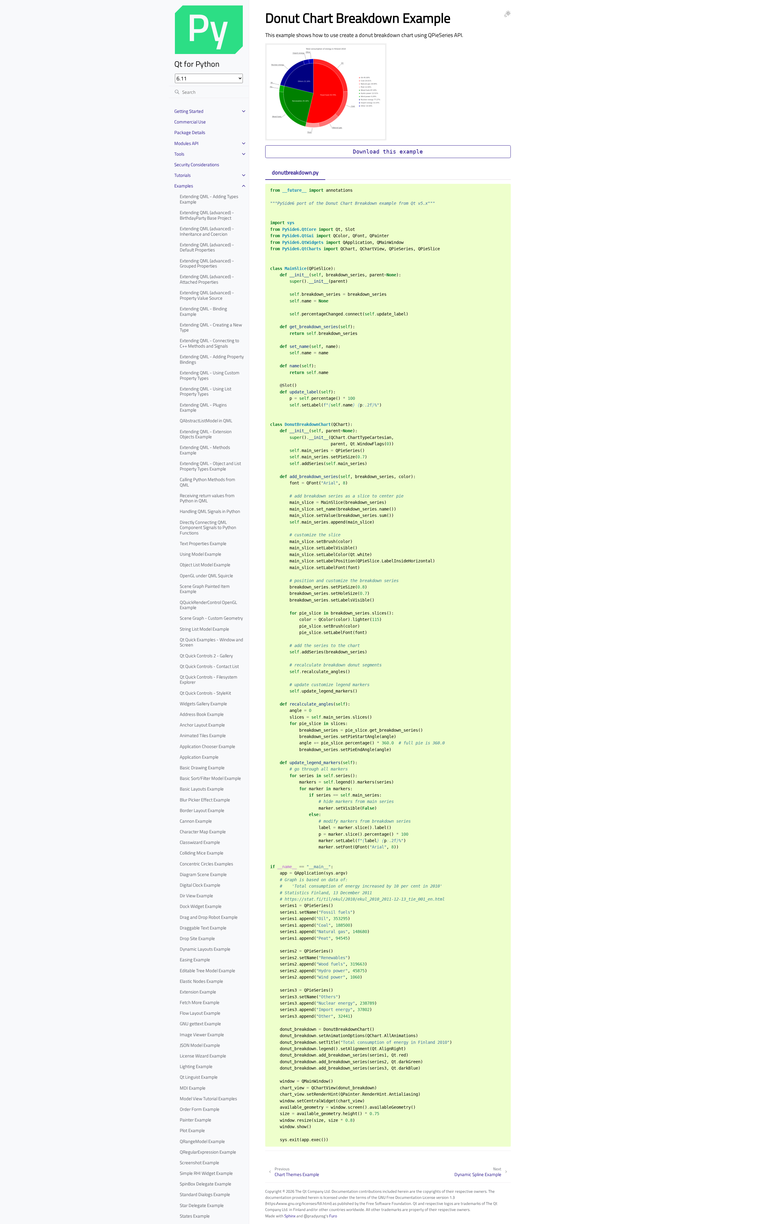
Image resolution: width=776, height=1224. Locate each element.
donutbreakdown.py (295, 172)
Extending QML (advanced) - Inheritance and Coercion (207, 231)
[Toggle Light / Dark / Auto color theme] (507, 14)
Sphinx (290, 1216)
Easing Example (195, 959)
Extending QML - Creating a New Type (211, 327)
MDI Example (193, 1087)
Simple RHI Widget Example (206, 1173)
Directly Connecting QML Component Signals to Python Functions (208, 527)
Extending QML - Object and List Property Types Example (210, 466)
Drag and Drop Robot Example (209, 917)
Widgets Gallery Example (203, 703)
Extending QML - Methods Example (205, 450)
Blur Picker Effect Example (205, 799)
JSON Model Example (200, 1045)
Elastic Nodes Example (201, 981)
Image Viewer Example (202, 1034)
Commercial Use (190, 121)
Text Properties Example (203, 543)
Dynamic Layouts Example (205, 949)
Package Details (189, 132)
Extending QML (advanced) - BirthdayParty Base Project (207, 215)
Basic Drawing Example (202, 767)
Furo (333, 1216)
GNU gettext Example (200, 1023)
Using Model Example (200, 554)
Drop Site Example (197, 938)
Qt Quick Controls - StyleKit (205, 693)
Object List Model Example (205, 564)
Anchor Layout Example (202, 724)
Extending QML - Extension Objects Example (206, 434)
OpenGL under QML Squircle (206, 575)
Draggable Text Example (203, 927)
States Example (195, 1215)
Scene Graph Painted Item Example (205, 589)
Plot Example (192, 1130)
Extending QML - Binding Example (203, 311)
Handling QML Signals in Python (210, 511)
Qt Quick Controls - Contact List (209, 666)
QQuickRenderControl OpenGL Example (208, 605)
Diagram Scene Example (203, 874)
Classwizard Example (200, 842)
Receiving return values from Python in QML (207, 498)
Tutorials (182, 175)
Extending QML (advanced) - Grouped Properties (207, 263)
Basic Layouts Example (202, 788)
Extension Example (198, 991)
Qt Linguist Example (199, 1077)
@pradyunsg (315, 1216)
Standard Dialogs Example (205, 1194)
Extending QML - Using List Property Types (205, 391)
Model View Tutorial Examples (208, 1098)
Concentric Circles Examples (206, 863)
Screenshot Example (199, 1162)
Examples (183, 185)
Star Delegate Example (202, 1205)
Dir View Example (196, 895)
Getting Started (188, 111)
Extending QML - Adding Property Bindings (212, 359)
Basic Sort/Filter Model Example (210, 778)
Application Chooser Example (207, 746)
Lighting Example (196, 1066)
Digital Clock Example (200, 885)
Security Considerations (196, 164)
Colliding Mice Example (201, 852)
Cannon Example (196, 821)
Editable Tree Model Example (207, 970)
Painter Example (195, 1119)
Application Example (199, 757)
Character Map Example (203, 831)
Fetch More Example (199, 1002)
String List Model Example (204, 628)
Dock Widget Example (201, 906)
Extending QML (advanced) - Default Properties (207, 247)
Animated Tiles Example (203, 735)
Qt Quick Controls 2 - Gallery (206, 655)
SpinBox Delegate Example (205, 1183)
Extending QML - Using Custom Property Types (209, 375)
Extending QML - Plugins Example (203, 407)
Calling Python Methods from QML (207, 482)
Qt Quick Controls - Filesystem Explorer (208, 679)
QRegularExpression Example (208, 1151)
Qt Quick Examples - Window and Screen (211, 642)
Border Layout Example (202, 810)
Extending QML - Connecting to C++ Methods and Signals (209, 343)
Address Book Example (202, 714)
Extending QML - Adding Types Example (209, 199)
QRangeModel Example (202, 1141)
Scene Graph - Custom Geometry (211, 618)
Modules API (186, 143)
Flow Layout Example (200, 1013)
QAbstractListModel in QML (206, 420)
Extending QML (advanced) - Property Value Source (207, 295)
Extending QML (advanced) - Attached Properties (207, 279)
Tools (179, 153)
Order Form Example (199, 1109)
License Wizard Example (203, 1055)
